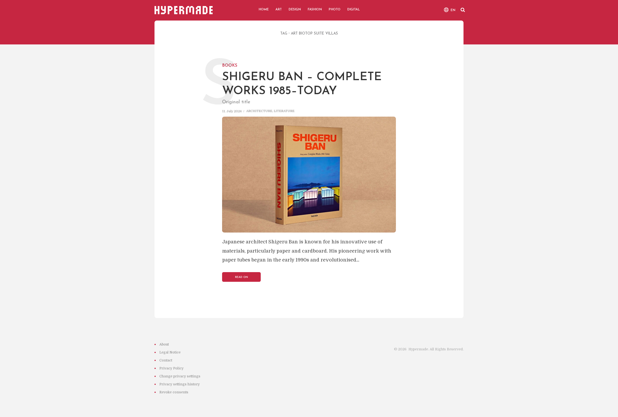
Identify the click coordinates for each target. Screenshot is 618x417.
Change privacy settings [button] (179, 376)
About (164, 344)
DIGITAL (353, 9)
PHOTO (334, 9)
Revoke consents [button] (173, 392)
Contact (165, 360)
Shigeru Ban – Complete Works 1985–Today (302, 79)
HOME (264, 9)
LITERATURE (284, 111)
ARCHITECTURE (259, 111)
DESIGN (294, 9)
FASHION (315, 9)
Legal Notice (170, 352)
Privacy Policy (171, 368)
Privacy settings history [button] (179, 384)
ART (278, 9)
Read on (241, 277)
